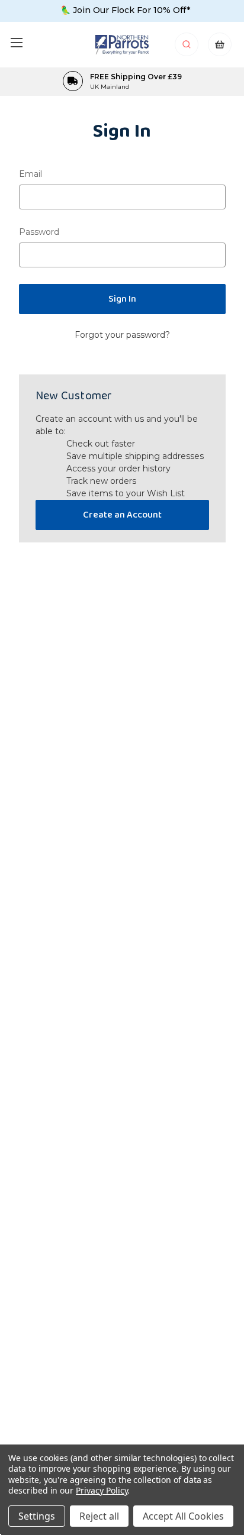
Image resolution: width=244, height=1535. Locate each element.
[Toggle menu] (16, 42)
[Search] (187, 47)
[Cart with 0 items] (219, 47)
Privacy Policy (101, 1490)
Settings (36, 1516)
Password (39, 232)
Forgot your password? (122, 334)
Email (30, 174)
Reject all (99, 1516)
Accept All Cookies (183, 1516)
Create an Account (122, 515)
